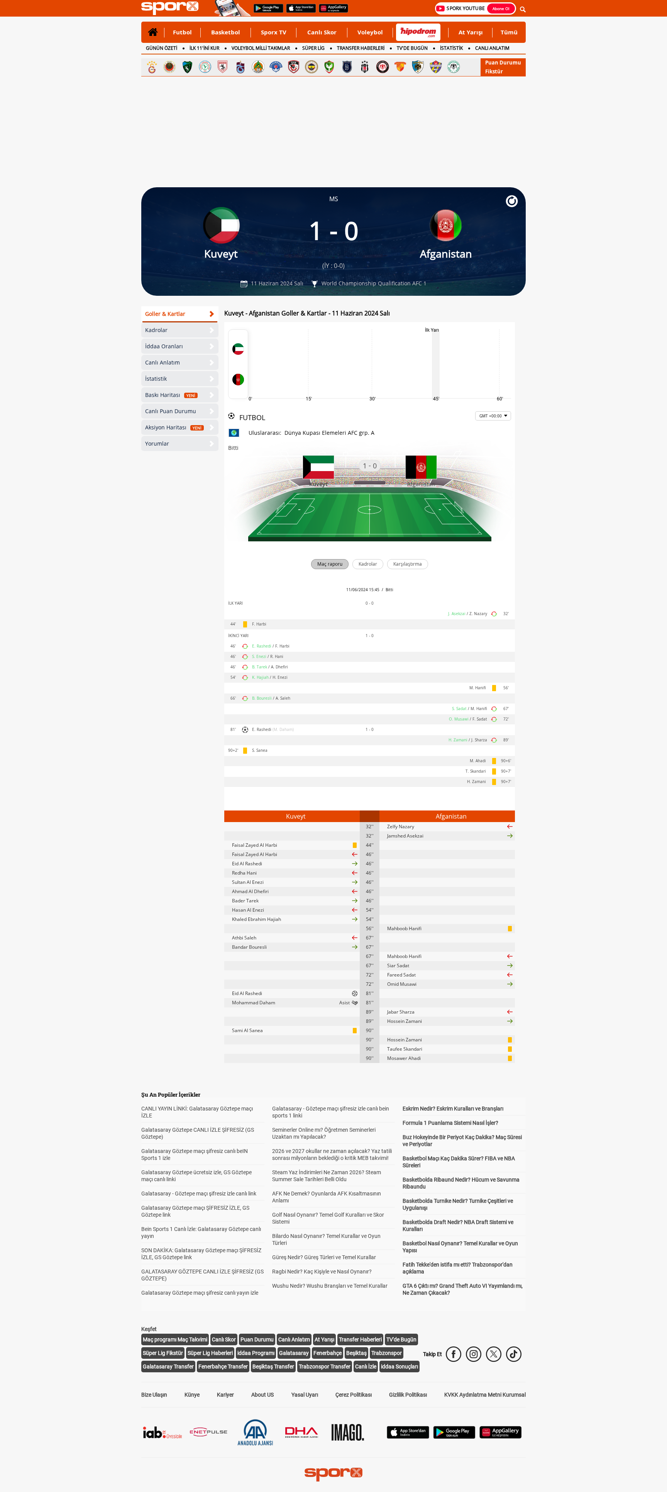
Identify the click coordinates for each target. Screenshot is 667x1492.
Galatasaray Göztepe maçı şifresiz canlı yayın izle (199, 1293)
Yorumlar (157, 443)
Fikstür (494, 71)
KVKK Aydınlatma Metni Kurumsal (485, 1395)
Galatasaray (294, 1353)
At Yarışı (471, 32)
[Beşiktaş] (364, 66)
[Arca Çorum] (382, 66)
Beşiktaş (356, 1353)
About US (262, 1395)
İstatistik (156, 378)
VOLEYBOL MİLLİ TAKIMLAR (261, 48)
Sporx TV (273, 32)
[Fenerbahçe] (311, 66)
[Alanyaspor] (258, 66)
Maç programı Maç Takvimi (175, 1339)
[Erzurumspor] (418, 66)
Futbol (182, 32)
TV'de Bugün (401, 1339)
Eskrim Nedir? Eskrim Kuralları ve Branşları (453, 1108)
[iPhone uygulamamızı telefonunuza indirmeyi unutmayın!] (298, 12)
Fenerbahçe (327, 1353)
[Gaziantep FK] (293, 66)
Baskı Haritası (170, 394)
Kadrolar (156, 330)
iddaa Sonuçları (399, 1366)
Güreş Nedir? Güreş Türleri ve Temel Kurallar (324, 1257)
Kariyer (225, 1395)
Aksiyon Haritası (173, 427)
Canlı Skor (322, 32)
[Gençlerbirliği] (169, 66)
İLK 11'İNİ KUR (204, 48)
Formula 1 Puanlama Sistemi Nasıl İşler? (450, 1123)
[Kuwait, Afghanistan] (238, 364)
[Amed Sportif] (329, 66)
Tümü (509, 32)
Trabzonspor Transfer (324, 1366)
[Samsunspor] (222, 66)
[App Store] (408, 1436)
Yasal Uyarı (304, 1395)
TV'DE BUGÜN (412, 48)
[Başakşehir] (347, 66)
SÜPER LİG (313, 48)
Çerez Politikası (353, 1395)
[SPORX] (333, 1474)
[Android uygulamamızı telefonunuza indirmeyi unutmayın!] (266, 12)
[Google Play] (454, 1436)
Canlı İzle (365, 1366)
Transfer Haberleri (360, 1339)
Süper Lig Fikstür (163, 1353)
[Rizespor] (205, 66)
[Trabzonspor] (240, 66)
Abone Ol (501, 8)
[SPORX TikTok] (513, 1354)
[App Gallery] (500, 1436)
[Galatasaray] (151, 66)
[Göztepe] (400, 66)
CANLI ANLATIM (492, 48)
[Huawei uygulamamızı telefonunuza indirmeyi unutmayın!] (331, 12)
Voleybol (370, 32)
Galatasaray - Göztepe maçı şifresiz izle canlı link (198, 1193)
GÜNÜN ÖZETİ (161, 48)
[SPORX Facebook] (453, 1354)
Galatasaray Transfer (168, 1366)
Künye (192, 1395)
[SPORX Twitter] (493, 1354)
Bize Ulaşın (154, 1395)
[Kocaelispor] (187, 66)
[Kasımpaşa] (276, 66)
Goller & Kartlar (165, 313)
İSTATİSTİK (451, 48)
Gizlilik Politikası (408, 1395)
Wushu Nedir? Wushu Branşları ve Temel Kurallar (330, 1286)
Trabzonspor (386, 1353)
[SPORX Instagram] (473, 1354)
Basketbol (225, 32)
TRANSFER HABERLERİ (360, 48)
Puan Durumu (503, 62)
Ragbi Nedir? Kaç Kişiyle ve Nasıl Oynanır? (322, 1271)
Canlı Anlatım (162, 362)
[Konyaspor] (453, 66)
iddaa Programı (255, 1353)
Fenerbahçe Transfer (223, 1366)
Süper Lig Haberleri (210, 1353)
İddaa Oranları (164, 346)
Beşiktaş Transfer (273, 1366)
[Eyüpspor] (435, 66)
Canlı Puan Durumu (170, 411)
